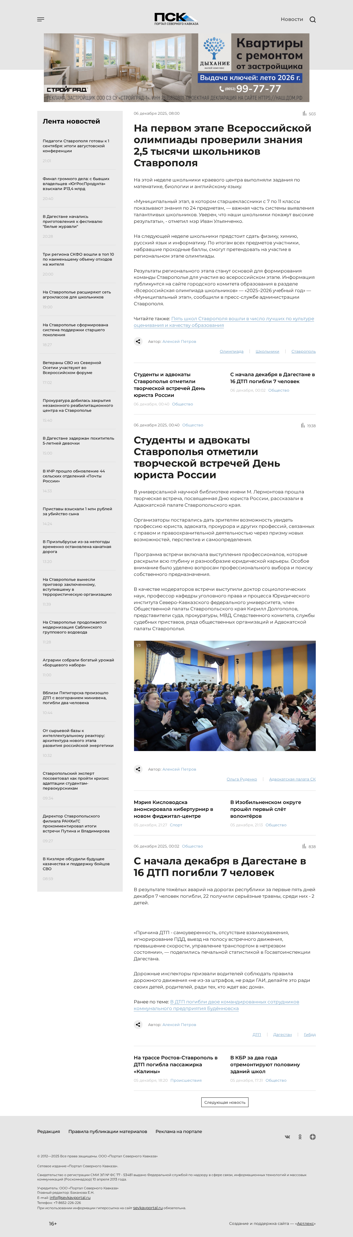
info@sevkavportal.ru (70, 1197)
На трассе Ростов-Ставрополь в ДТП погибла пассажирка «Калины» (176, 1065)
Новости (292, 19)
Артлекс (305, 1223)
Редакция (48, 1131)
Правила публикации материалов (107, 1131)
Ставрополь (304, 351)
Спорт (176, 825)
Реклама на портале (179, 1131)
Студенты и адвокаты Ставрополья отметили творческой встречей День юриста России (169, 385)
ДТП (257, 1034)
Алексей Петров (179, 341)
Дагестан (282, 1034)
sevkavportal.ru (148, 1207)
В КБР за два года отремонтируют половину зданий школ (265, 1065)
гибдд (310, 1034)
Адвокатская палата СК (292, 779)
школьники (267, 351)
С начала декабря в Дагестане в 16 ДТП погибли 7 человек (272, 378)
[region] (79, 509)
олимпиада (232, 351)
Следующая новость (224, 1102)
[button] (142, 698)
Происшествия (186, 1080)
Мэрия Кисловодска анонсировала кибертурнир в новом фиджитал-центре (173, 809)
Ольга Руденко (242, 779)
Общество (182, 404)
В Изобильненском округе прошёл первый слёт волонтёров (265, 809)
